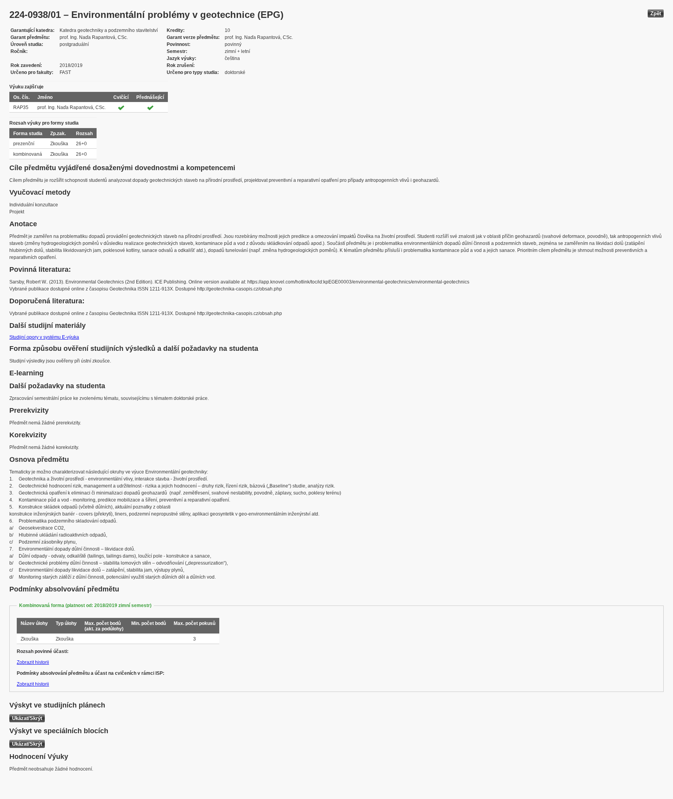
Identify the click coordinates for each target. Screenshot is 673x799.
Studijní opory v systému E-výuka (44, 337)
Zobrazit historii (33, 662)
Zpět (655, 13)
